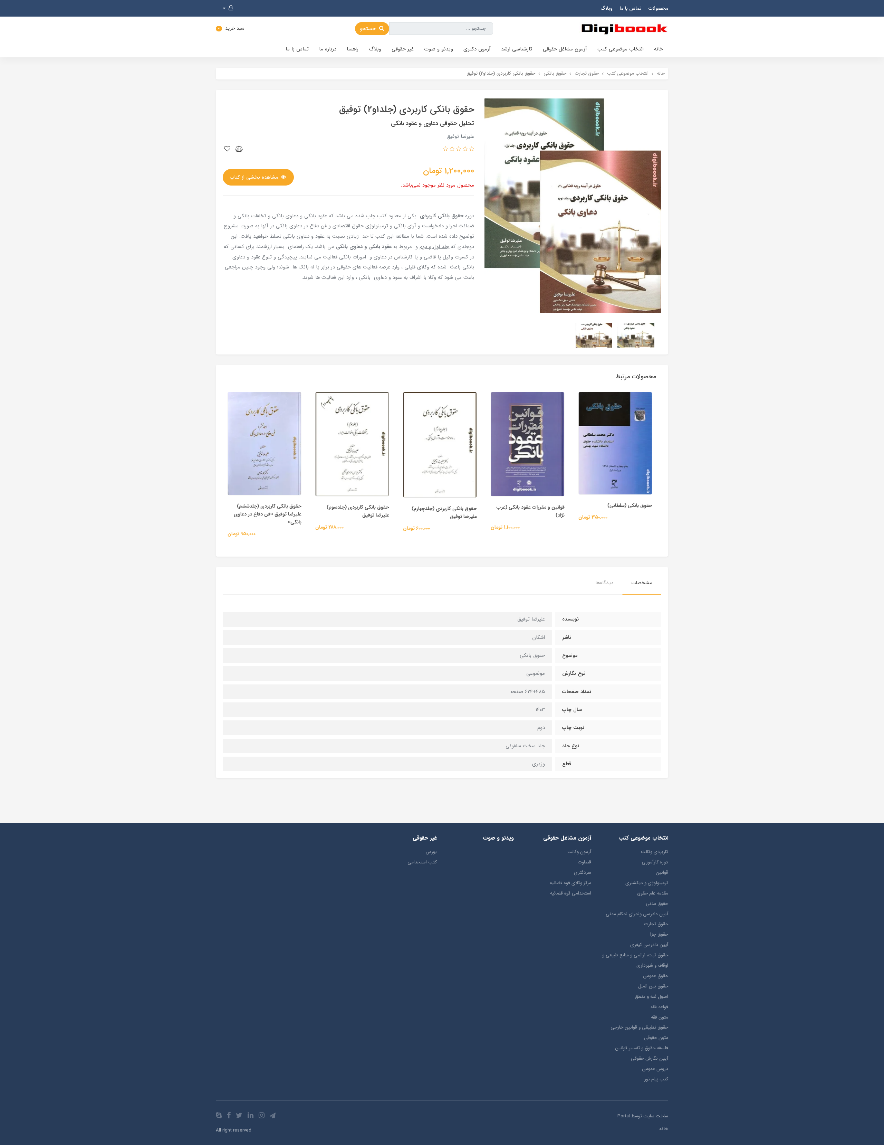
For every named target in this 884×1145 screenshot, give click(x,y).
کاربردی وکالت (654, 851)
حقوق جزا (659, 934)
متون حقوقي (656, 1037)
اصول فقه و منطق (651, 996)
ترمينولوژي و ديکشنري (646, 883)
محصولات (658, 8)
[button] (228, 8)
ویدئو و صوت (438, 49)
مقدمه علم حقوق (652, 893)
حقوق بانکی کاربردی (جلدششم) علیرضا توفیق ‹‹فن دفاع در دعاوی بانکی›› (270, 514)
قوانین (662, 872)
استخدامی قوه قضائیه (570, 893)
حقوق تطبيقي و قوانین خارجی (639, 1027)
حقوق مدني (657, 903)
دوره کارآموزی (655, 862)
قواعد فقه (659, 1007)
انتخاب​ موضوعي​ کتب (620, 49)
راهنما (352, 49)
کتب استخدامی (422, 862)
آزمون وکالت (579, 851)
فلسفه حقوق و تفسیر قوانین (641, 1048)
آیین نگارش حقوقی (649, 1058)
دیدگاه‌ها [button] (604, 583)
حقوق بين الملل (653, 986)
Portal (623, 1116)
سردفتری (582, 872)
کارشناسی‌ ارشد (516, 49)
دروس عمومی (655, 1068)
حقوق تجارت (656, 924)
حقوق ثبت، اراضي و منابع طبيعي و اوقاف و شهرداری (635, 960)
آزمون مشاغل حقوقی (565, 49)
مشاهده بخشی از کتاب (255, 177)
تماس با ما (630, 8)
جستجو (368, 29)
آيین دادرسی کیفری (649, 944)
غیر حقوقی (403, 49)
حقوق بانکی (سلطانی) (631, 506)
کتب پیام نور (656, 1079)
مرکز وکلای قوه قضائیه (570, 883)
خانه (658, 49)
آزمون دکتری (477, 49)
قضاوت (584, 862)
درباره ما (327, 49)
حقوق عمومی (655, 976)
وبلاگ (606, 8)
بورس (431, 851)
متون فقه (659, 1017)
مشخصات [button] (641, 583)
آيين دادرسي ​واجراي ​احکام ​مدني (637, 914)
